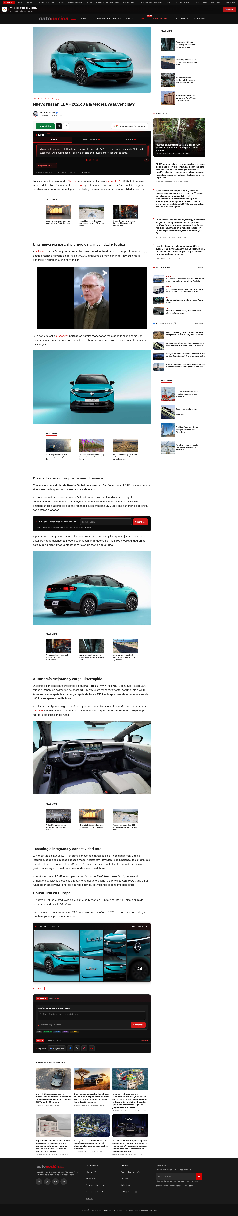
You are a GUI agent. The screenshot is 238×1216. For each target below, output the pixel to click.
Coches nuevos (160, 19)
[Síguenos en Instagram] (84, 1048)
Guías (127, 19)
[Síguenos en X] (77, 1048)
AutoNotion (199, 19)
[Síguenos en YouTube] (92, 1048)
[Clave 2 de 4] (90, 160)
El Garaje (144, 19)
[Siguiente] (146, 160)
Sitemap (89, 1198)
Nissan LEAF (114, 181)
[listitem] (56, 956)
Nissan (72, 181)
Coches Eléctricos (43, 99)
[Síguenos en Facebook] (70, 1048)
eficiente (38, 710)
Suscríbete (140, 522)
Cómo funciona (85, 172)
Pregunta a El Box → (46, 166)
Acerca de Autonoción (130, 1172)
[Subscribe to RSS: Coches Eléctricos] (57, 98)
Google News (58, 1048)
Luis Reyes (49, 112)
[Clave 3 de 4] (93, 160)
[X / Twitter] (47, 1181)
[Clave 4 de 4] (97, 160)
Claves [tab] (52, 139)
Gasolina (180, 19)
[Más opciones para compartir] (66, 126)
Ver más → (201, 267)
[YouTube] (63, 1181)
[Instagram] (55, 1181)
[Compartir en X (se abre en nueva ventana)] (59, 126)
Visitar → (144, 1040)
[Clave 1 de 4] (86, 160)
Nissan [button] (40, 251)
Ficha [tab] (130, 139)
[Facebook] (39, 1181)
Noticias (85, 19)
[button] (139, 926)
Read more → (200, 323)
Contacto (125, 1178)
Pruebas (117, 19)
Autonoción (85, 1210)
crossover (62, 335)
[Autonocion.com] (57, 18)
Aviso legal (125, 1185)
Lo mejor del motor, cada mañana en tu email (58, 521)
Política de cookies (129, 1192)
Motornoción (103, 19)
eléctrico (77, 185)
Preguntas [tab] (91, 139)
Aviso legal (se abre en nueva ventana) (77, 527)
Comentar (138, 1024)
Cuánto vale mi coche (95, 1192)
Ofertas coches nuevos (96, 1185)
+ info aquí (188, 1186)
